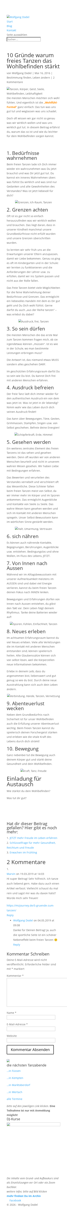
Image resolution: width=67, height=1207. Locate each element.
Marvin (11, 874)
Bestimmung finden (19, 77)
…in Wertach (14, 1092)
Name (11, 1012)
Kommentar (15, 975)
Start (10, 21)
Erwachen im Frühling (23, 852)
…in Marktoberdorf (18, 1085)
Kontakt (11, 30)
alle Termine (14, 1099)
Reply (10, 915)
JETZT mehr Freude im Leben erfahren (33, 838)
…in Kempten (15, 1078)
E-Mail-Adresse (17, 1024)
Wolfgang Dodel (22, 73)
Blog (9, 26)
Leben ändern (41, 77)
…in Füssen (14, 1071)
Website (12, 1036)
